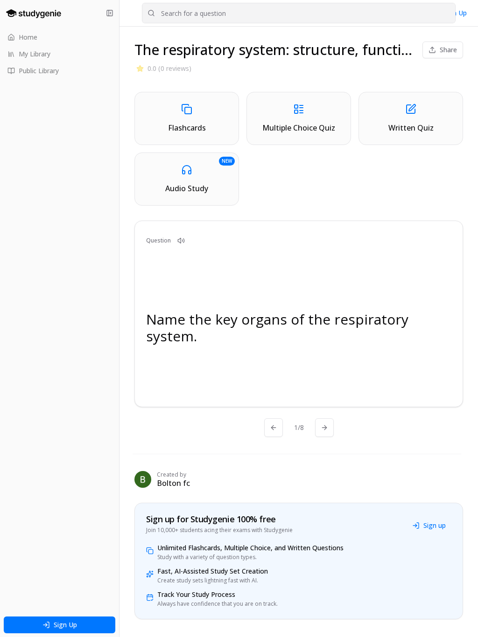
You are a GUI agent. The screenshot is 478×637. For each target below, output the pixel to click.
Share (448, 49)
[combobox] (299, 13)
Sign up (434, 525)
